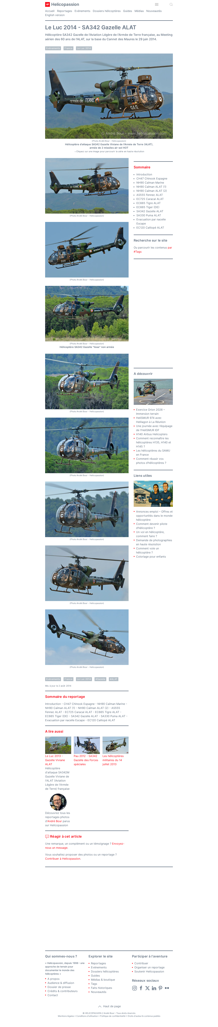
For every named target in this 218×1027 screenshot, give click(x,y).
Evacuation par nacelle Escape (65, 720)
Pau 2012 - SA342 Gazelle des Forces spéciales (86, 760)
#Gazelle (100, 679)
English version (55, 15)
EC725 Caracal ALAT (78, 712)
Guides (127, 11)
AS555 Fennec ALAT (149, 195)
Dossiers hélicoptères (107, 11)
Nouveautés (154, 11)
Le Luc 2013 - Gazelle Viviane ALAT (55, 760)
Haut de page (111, 1006)
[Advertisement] (153, 313)
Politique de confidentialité (113, 1016)
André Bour (54, 821)
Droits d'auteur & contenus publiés (144, 1016)
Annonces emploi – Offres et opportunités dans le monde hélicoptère (154, 515)
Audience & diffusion (61, 983)
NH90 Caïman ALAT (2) (93, 708)
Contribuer (141, 963)
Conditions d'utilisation (87, 1016)
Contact (53, 995)
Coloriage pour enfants (151, 556)
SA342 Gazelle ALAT (84, 716)
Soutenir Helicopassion (149, 971)
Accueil (49, 11)
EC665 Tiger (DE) (56, 716)
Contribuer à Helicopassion (62, 858)
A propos (53, 978)
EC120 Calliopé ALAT (101, 720)
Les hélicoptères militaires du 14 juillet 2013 (113, 760)
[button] (156, 4)
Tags (94, 983)
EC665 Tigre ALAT (107, 712)
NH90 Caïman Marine (111, 704)
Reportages (64, 11)
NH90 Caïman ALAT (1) (60, 708)
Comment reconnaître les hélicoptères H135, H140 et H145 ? (153, 442)
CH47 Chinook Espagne (79, 704)
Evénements (82, 11)
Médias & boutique (103, 979)
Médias (139, 11)
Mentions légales (66, 1016)
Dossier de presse (59, 987)
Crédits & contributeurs (62, 991)
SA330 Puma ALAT (113, 716)
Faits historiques (101, 987)
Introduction (53, 704)
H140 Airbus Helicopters (151, 434)
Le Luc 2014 (84, 48)
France (68, 48)
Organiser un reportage (149, 967)
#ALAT (114, 679)
